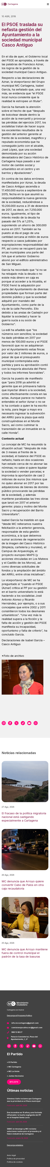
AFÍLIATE (14, 1082)
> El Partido (12, 1062)
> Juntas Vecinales (15, 1076)
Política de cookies (15, 1162)
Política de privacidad (16, 1159)
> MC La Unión (13, 1071)
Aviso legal (11, 1155)
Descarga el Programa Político (19, 1015)
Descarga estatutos (15, 1145)
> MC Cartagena (14, 1067)
